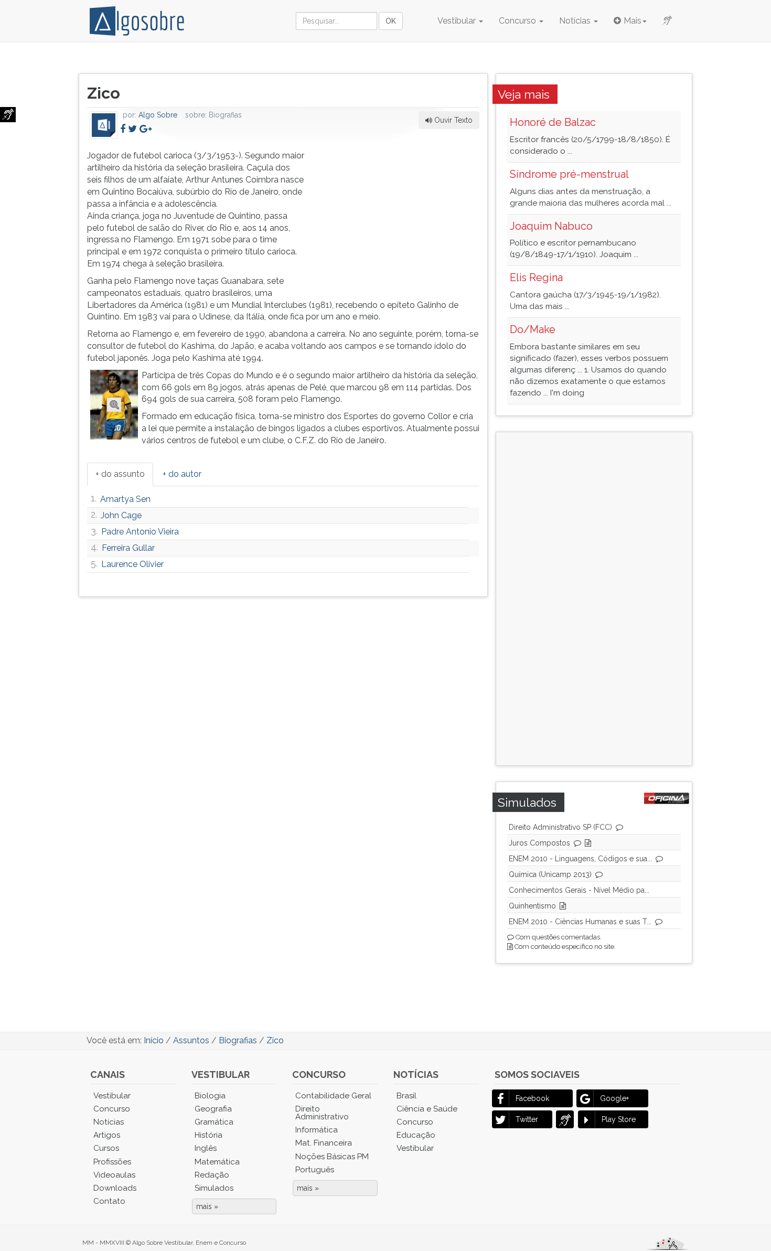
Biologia (210, 1095)
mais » (207, 1206)
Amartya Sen (125, 499)
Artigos (106, 1135)
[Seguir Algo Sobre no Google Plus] (146, 128)
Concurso (518, 21)
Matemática (217, 1162)
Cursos (106, 1148)
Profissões (112, 1162)
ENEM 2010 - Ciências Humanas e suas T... (580, 921)
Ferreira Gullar (128, 548)
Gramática (214, 1122)
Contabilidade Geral (333, 1095)
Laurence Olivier (132, 564)
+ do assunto (120, 474)
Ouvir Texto (452, 120)
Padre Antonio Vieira (140, 532)
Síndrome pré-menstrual (569, 174)
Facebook (532, 1098)
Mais (632, 21)
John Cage (121, 515)
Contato (109, 1201)
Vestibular (457, 21)
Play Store (619, 1119)
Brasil (406, 1095)
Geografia (213, 1109)
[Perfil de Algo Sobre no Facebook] (122, 128)
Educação (416, 1135)
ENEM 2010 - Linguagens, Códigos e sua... (580, 858)
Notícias (576, 21)
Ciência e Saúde (427, 1109)
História (208, 1135)
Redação (212, 1175)
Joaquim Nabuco (551, 226)
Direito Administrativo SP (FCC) (560, 827)
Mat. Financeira (323, 1143)
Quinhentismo (532, 906)
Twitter (527, 1119)
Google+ (614, 1098)
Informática (316, 1130)
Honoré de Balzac (553, 122)
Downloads (114, 1188)
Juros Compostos (539, 843)
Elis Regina (536, 277)
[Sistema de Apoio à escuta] (8, 114)
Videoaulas (114, 1175)
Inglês (206, 1148)
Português (314, 1169)
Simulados (214, 1188)
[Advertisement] (400, 215)
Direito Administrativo (322, 1112)
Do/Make (532, 329)
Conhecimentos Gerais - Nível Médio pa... (579, 890)
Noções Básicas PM (332, 1156)
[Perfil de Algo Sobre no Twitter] (132, 128)
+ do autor (182, 474)
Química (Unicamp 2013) (550, 874)
